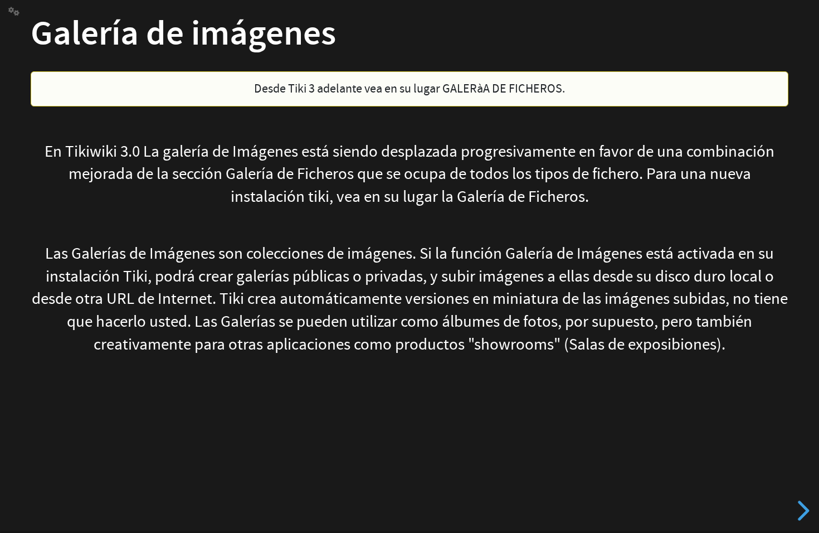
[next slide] (802, 511)
